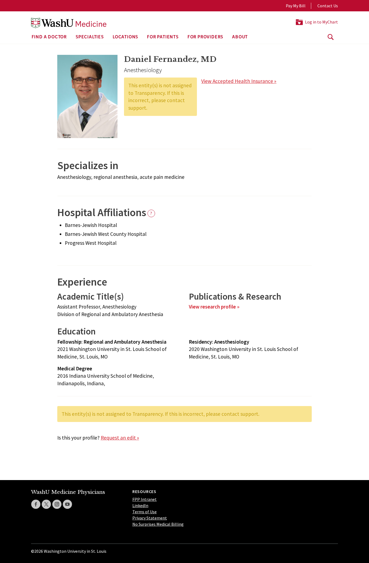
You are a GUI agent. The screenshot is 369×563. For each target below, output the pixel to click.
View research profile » (214, 306)
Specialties (90, 37)
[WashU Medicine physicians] (68, 23)
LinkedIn (140, 505)
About (240, 37)
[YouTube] (67, 504)
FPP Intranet (144, 499)
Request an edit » (120, 437)
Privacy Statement (149, 518)
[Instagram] (57, 504)
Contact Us (327, 5)
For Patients (163, 37)
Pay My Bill (296, 5)
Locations (125, 37)
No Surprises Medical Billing (158, 524)
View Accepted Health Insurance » (238, 81)
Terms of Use (144, 511)
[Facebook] (36, 504)
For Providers (205, 37)
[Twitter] (46, 504)
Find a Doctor (49, 37)
